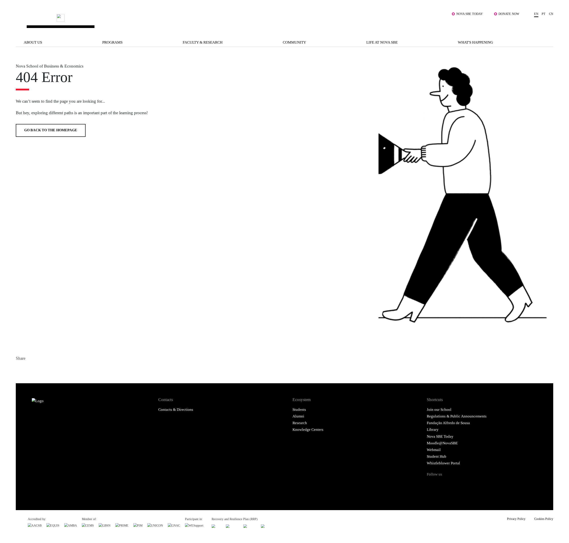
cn (551, 14)
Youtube (479, 484)
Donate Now (509, 14)
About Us (33, 42)
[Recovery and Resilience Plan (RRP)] (232, 526)
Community (294, 42)
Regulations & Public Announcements (457, 416)
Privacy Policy (516, 519)
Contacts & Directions (175, 409)
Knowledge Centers (308, 429)
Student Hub (436, 456)
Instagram (455, 484)
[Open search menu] (548, 25)
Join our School (439, 409)
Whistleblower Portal (443, 463)
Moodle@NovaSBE (442, 443)
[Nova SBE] (235, 22)
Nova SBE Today (469, 14)
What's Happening (475, 42)
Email (52, 369)
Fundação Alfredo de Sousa (448, 423)
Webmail (434, 450)
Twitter (31, 369)
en (536, 14)
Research (300, 423)
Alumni (298, 416)
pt (543, 14)
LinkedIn (41, 369)
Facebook (20, 369)
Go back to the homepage (50, 130)
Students (299, 409)
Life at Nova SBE (382, 42)
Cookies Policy (543, 519)
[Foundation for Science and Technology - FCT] (216, 526)
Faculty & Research (202, 42)
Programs (112, 42)
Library (433, 429)
